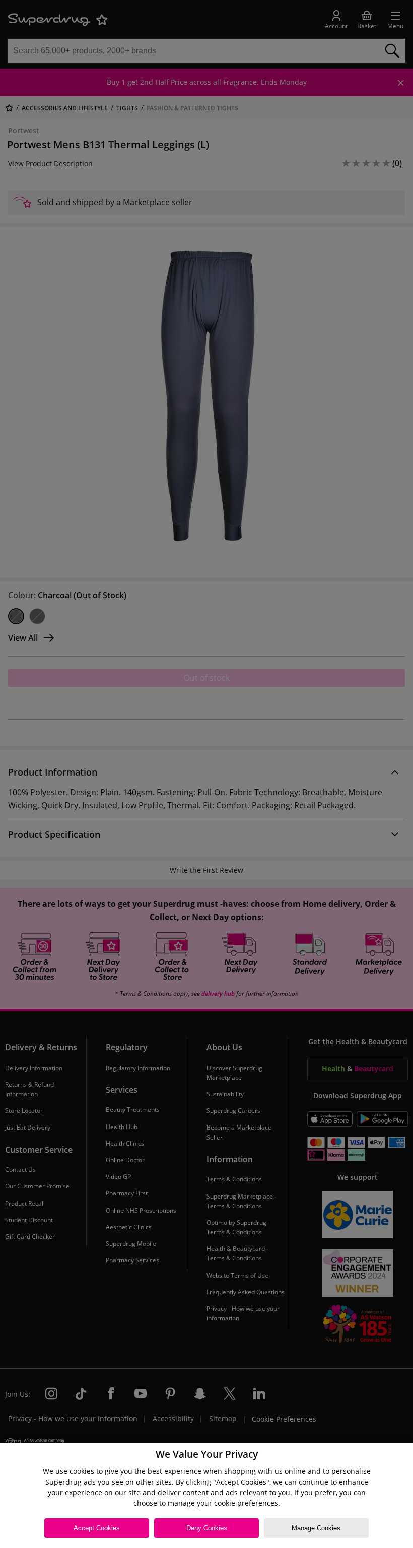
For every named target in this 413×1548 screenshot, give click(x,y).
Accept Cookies (97, 1528)
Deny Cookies (206, 1528)
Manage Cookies (316, 1528)
